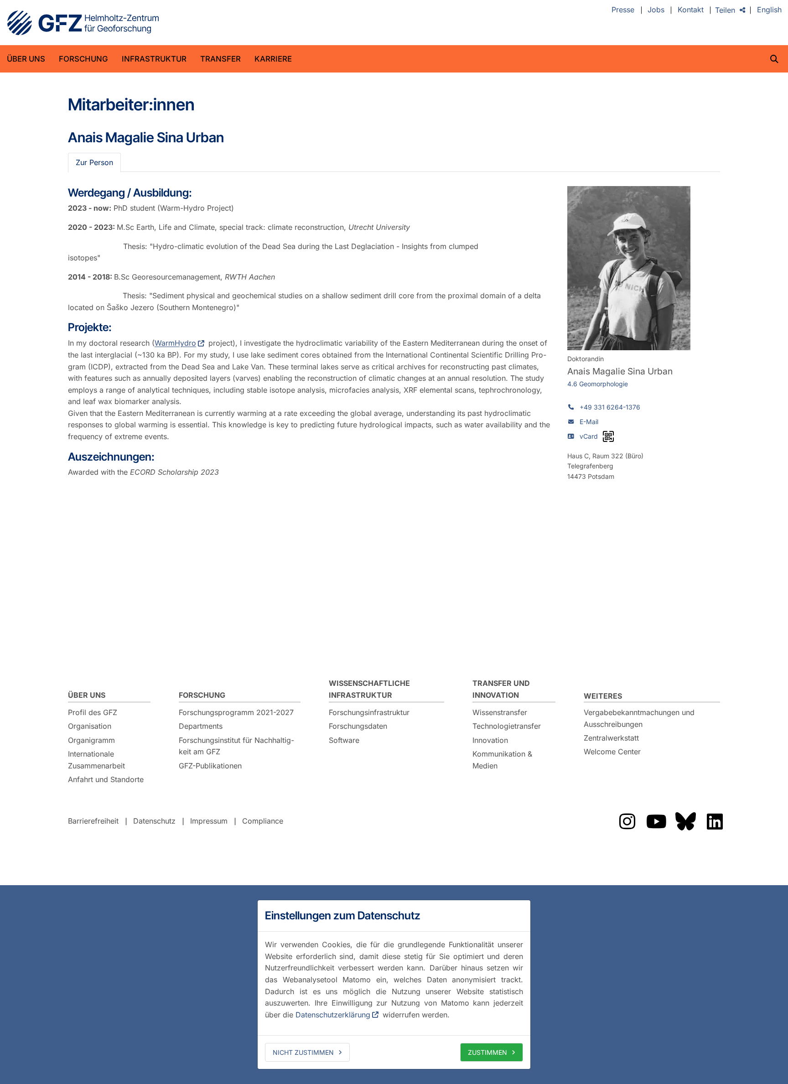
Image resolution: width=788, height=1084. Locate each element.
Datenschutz (154, 820)
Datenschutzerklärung (333, 1014)
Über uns (26, 58)
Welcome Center (612, 751)
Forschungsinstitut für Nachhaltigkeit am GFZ (236, 746)
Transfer (220, 58)
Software (344, 740)
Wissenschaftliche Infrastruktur (369, 689)
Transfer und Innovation (501, 689)
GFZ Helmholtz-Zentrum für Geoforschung (83, 23)
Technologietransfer (506, 726)
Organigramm (91, 740)
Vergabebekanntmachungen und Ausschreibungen (639, 718)
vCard (589, 436)
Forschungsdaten (358, 726)
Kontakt (691, 10)
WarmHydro (175, 343)
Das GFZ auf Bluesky (685, 821)
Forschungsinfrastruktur (369, 712)
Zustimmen (487, 1052)
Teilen (725, 10)
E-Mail (589, 421)
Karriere (273, 58)
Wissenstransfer (499, 712)
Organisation (89, 726)
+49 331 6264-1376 (610, 407)
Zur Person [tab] (94, 162)
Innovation (490, 740)
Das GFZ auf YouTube (656, 821)
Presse (623, 10)
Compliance (262, 820)
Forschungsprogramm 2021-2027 (236, 712)
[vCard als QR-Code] (608, 436)
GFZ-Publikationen (210, 765)
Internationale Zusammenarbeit (96, 759)
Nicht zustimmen (303, 1052)
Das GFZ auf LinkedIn (714, 821)
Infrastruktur (154, 58)
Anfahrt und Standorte (106, 779)
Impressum (209, 820)
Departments (201, 726)
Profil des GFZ (92, 712)
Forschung (83, 58)
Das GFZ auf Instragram (627, 821)
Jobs (656, 10)
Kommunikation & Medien (502, 759)
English (769, 10)
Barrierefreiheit (93, 820)
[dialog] (394, 984)
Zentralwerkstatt (611, 737)
